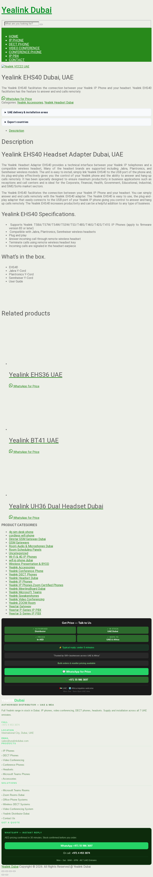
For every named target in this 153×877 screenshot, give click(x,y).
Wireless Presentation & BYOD (29, 564)
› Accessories (8, 778)
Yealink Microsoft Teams (25, 592)
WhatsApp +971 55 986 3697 (77, 845)
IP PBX (14, 56)
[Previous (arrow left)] (2, 874)
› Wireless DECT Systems (15, 804)
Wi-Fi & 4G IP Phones (23, 557)
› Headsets (7, 769)
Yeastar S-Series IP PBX (25, 613)
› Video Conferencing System (17, 809)
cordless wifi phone (21, 535)
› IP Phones (7, 750)
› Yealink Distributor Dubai (15, 813)
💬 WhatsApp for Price (76, 671)
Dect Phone (19, 44)
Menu (5, 29)
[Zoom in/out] (2, 871)
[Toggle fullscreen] (6, 871)
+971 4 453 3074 (10, 724)
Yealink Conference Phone (26, 571)
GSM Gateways (19, 542)
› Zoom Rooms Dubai (12, 795)
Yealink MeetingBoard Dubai (27, 588)
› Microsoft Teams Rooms (15, 790)
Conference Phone (25, 52)
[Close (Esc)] (14, 871)
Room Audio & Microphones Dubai (31, 546)
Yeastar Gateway (20, 606)
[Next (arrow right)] (6, 874)
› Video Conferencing (12, 760)
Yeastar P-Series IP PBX (25, 610)
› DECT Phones (9, 755)
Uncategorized (18, 553)
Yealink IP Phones (20, 581)
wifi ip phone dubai (21, 560)
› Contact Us (8, 818)
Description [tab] (16, 130)
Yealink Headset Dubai (59, 102)
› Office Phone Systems (14, 799)
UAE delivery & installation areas (27, 112)
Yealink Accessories (30, 102)
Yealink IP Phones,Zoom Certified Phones (36, 585)
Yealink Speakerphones (24, 596)
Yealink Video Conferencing (26, 599)
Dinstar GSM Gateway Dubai (27, 539)
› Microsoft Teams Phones (15, 774)
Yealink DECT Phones (23, 574)
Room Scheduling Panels (25, 549)
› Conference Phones (12, 764)
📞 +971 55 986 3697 (76, 679)
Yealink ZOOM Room (22, 603)
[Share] (10, 871)
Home (13, 36)
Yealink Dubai (26, 10)
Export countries (17, 122)
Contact (17, 60)
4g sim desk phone (21, 532)
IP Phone (16, 40)
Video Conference (24, 48)
